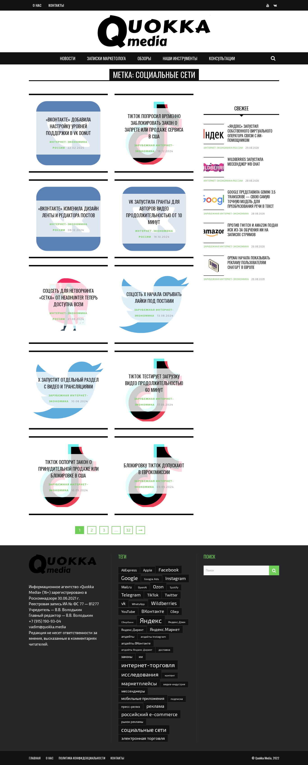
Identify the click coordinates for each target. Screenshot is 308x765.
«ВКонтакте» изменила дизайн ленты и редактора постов (68, 212)
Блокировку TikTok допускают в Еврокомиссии (154, 468)
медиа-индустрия (174, 684)
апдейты (127, 636)
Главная (35, 758)
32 (128, 530)
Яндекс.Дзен (176, 622)
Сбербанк (127, 622)
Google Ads (151, 578)
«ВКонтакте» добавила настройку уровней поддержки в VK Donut (68, 126)
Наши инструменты (180, 58)
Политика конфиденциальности (82, 758)
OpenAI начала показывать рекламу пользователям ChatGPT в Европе (249, 262)
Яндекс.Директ (132, 630)
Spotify (174, 587)
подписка (177, 698)
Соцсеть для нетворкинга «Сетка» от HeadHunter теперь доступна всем (68, 297)
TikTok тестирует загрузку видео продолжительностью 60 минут (154, 383)
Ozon (158, 586)
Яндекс (151, 620)
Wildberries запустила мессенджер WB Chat (245, 162)
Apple (147, 570)
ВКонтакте (152, 611)
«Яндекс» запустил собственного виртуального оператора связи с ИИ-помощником (250, 133)
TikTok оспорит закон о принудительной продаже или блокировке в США (68, 469)
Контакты (56, 5)
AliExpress (129, 570)
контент (170, 675)
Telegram (131, 594)
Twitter (171, 595)
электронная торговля (143, 738)
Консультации (222, 58)
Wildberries (164, 603)
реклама (155, 706)
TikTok (153, 594)
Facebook (169, 569)
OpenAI (142, 587)
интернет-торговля (148, 664)
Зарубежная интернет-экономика (226, 213)
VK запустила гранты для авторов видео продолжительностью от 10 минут (154, 211)
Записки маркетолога (106, 58)
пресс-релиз (130, 706)
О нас (37, 5)
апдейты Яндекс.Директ (136, 649)
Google (129, 578)
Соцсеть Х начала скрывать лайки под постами (154, 297)
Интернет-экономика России (223, 147)
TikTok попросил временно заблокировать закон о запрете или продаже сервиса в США (154, 126)
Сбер (174, 611)
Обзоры (144, 58)
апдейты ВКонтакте (136, 643)
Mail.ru (126, 587)
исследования (140, 674)
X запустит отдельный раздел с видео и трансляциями (68, 383)
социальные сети (143, 729)
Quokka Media (263, 758)
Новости (67, 58)
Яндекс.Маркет (165, 629)
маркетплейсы (139, 683)
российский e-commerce (149, 714)
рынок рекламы (132, 722)
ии (141, 656)
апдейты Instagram (153, 636)
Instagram (175, 578)
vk (123, 603)
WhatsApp (138, 603)
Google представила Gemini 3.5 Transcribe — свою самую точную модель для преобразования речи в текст (252, 199)
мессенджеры (133, 691)
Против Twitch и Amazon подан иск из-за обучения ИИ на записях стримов (253, 229)
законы (126, 657)
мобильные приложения (142, 698)
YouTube (128, 611)
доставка (164, 649)
